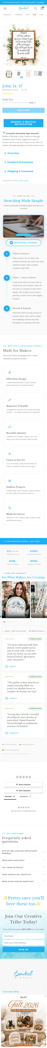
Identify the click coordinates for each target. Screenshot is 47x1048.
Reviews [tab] (8, 796)
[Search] (35, 8)
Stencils (7, 15)
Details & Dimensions (20, 162)
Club (41, 15)
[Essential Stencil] (23, 8)
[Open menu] (5, 8)
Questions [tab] (24, 796)
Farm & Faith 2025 (20, 181)
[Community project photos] (23, 603)
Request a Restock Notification (23, 123)
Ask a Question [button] (24, 790)
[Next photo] (43, 622)
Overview (13, 153)
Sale (34, 15)
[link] (23, 1021)
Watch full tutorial (25, 243)
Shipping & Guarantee (20, 171)
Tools (27, 15)
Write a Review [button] (25, 784)
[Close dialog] (45, 996)
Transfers (18, 15)
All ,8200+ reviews (36, 631)
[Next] (43, 45)
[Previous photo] (38, 622)
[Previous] (4, 45)
